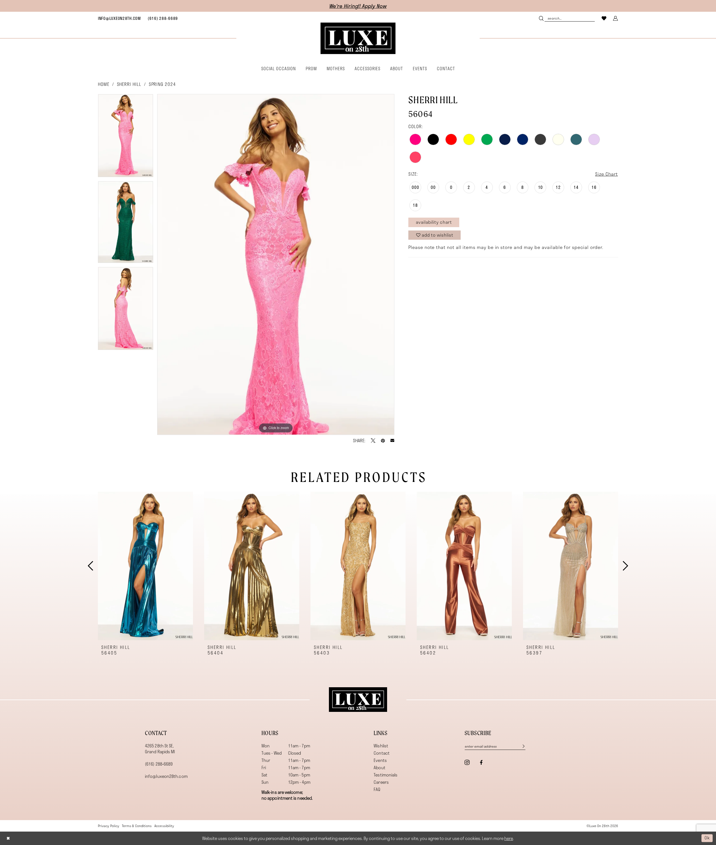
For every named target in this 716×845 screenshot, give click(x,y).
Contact (382, 753)
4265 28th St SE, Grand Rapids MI (160, 748)
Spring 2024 (162, 84)
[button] (615, 18)
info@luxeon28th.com (166, 776)
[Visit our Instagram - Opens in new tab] (467, 762)
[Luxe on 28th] (358, 699)
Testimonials (385, 774)
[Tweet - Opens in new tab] (373, 440)
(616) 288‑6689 (159, 764)
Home (103, 84)
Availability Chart (434, 222)
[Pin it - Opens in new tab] (383, 440)
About (379, 767)
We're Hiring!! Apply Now (358, 6)
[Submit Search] (542, 18)
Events (380, 760)
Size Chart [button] (606, 173)
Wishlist (381, 745)
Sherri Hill (129, 84)
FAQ (377, 789)
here (508, 838)
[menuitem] (119, 18)
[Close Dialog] (8, 838)
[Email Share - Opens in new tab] (392, 440)
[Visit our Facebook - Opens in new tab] (481, 762)
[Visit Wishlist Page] (604, 18)
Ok (707, 838)
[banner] (358, 38)
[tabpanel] (125, 137)
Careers (381, 782)
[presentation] (145, 566)
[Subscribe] (520, 746)
